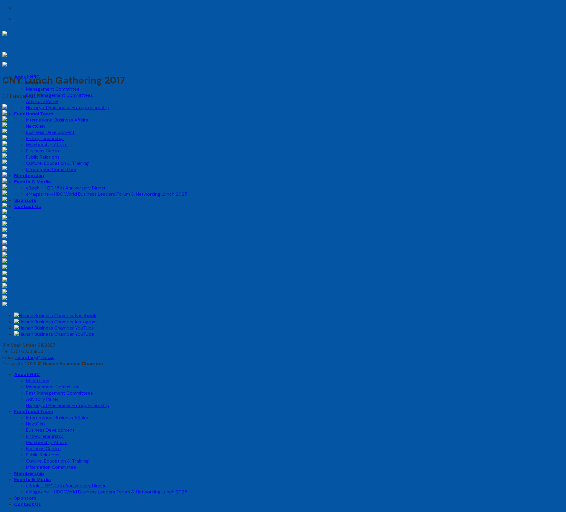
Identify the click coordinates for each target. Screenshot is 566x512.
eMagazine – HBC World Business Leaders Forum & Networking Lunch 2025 (106, 194)
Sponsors (25, 200)
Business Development (50, 132)
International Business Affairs (57, 120)
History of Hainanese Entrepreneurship (67, 107)
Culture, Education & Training (57, 163)
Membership (29, 175)
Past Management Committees (59, 95)
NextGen (35, 126)
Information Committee (51, 169)
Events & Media (32, 182)
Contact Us (27, 206)
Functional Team (33, 114)
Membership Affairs (47, 145)
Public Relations (43, 157)
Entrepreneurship (45, 138)
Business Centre (43, 151)
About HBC (27, 374)
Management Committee (53, 89)
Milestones (37, 381)
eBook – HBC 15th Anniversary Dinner (66, 188)
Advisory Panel (42, 101)
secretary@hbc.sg (35, 357)
